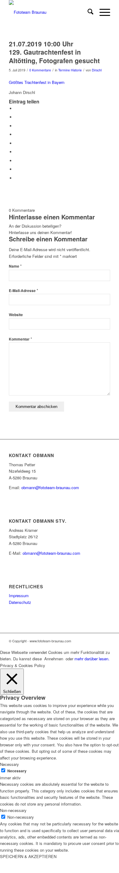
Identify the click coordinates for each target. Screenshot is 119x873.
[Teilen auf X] (16, 117)
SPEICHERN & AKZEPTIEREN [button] (28, 856)
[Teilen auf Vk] (16, 161)
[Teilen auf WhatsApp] (16, 126)
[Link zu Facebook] (96, 640)
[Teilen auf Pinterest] (16, 134)
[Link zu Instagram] (105, 640)
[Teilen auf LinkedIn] (16, 143)
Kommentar (20, 339)
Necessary (17, 771)
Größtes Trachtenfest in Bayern (36, 82)
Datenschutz (20, 602)
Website (16, 314)
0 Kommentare (40, 70)
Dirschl (97, 70)
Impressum (19, 595)
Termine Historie (70, 70)
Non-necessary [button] (13, 810)
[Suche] (87, 12)
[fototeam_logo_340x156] (49, 12)
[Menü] (101, 12)
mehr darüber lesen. (92, 659)
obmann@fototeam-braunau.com (50, 487)
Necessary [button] (9, 764)
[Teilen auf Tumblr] (16, 152)
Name (15, 266)
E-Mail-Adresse (23, 290)
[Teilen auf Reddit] (16, 169)
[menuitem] (87, 12)
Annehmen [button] (53, 659)
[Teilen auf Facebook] (16, 108)
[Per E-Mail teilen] (16, 178)
